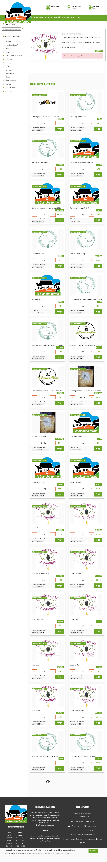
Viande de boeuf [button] (11, 45)
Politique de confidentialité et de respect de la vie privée (82, 841)
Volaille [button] (8, 49)
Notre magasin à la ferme (57, 17)
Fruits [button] (7, 66)
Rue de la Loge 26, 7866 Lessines (84, 826)
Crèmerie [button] (8, 59)
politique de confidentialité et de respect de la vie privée (51, 853)
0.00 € (96, 7)
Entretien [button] (8, 91)
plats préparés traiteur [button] (13, 56)
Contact (80, 17)
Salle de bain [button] (10, 88)
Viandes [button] (8, 41)
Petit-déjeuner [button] (10, 81)
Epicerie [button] (8, 77)
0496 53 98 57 (84, 816)
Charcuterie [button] (9, 52)
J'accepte (93, 851)
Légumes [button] (8, 70)
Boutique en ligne (34, 17)
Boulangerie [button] (9, 73)
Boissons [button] (8, 84)
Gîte (72, 17)
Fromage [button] (8, 63)
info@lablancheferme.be (45, 825)
